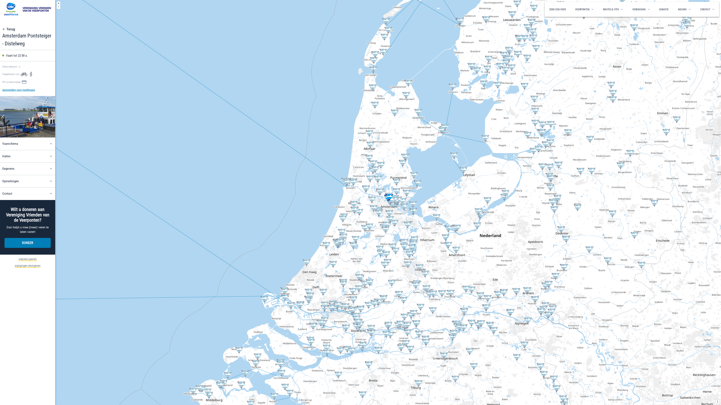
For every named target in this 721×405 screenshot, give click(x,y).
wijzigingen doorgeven (28, 265)
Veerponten (582, 9)
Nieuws (682, 9)
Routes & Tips (611, 9)
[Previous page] (3, 117)
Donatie (664, 9)
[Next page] (52, 117)
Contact (705, 9)
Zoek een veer (557, 9)
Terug (10, 29)
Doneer (27, 243)
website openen (28, 259)
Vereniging (639, 9)
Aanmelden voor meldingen (18, 90)
